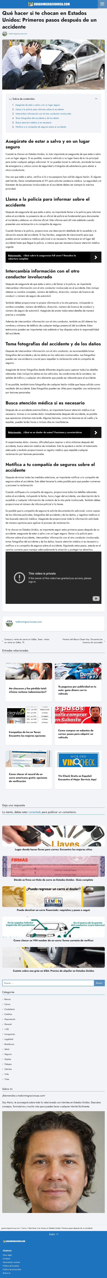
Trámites (8, 1069)
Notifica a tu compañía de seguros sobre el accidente (41, 126)
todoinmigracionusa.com (18, 33)
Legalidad (8, 1039)
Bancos (7, 999)
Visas (6, 1079)
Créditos (8, 1014)
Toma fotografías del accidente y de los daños (37, 118)
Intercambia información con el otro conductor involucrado (43, 113)
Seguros (8, 1054)
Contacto (6, 1258)
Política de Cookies (11, 1265)
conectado (35, 812)
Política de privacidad (12, 1269)
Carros (7, 1004)
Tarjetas (7, 1059)
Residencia (9, 1044)
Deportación (9, 1019)
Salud (6, 1049)
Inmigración (9, 1034)
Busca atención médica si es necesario (34, 122)
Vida (6, 1074)
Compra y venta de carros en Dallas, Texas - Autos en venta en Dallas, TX (26, 641)
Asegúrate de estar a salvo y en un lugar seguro (37, 105)
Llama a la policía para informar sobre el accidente (40, 109)
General (8, 1024)
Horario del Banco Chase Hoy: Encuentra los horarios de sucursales (83, 641)
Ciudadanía (9, 1009)
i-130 (6, 1029)
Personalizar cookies (11, 1262)
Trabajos (8, 1064)
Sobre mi (6, 1273)
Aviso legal (7, 1255)
